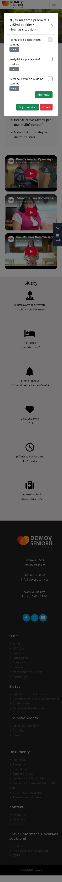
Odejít (46, 107)
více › (14, 49)
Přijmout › (43, 95)
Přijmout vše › (28, 107)
